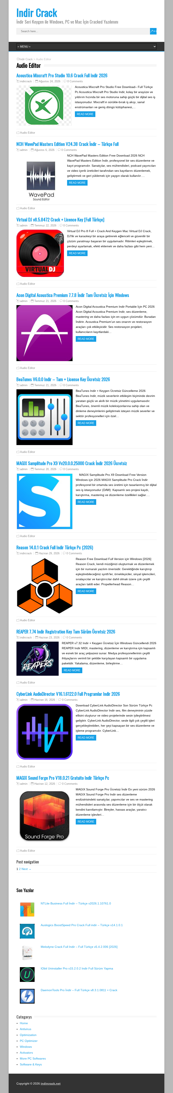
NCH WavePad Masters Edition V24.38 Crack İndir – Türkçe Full (67, 144)
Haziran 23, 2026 (49, 637)
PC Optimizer (29, 1040)
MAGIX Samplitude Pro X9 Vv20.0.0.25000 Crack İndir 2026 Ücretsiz (71, 463)
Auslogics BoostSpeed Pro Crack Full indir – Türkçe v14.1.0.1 (82, 925)
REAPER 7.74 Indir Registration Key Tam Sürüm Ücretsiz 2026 (65, 631)
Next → (26, 869)
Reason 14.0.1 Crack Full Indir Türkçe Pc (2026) (54, 547)
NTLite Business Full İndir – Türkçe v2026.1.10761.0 (76, 903)
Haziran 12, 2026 (44, 783)
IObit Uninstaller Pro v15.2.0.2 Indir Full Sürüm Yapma (77, 968)
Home (24, 1023)
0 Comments (75, 81)
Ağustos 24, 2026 (49, 81)
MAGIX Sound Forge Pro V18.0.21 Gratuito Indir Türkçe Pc (62, 777)
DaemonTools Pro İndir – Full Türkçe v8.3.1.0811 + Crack (79, 990)
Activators (26, 1052)
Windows (26, 1046)
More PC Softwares (33, 1058)
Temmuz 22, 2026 (45, 225)
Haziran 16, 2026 (44, 699)
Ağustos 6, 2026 (44, 150)
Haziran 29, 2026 (49, 553)
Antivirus (25, 1029)
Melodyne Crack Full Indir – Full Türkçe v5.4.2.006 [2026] (79, 946)
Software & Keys (31, 1064)
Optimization (28, 1035)
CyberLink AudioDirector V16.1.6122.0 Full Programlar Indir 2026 (68, 693)
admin (23, 150)
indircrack (26, 81)
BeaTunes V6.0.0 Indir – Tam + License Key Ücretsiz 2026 (63, 379)
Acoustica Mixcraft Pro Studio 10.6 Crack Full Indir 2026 (61, 75)
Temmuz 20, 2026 (45, 469)
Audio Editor (27, 132)
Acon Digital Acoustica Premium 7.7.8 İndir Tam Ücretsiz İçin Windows (72, 295)
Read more (85, 114)
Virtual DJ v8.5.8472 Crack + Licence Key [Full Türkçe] (60, 219)
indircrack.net (51, 1083)
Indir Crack (36, 12)
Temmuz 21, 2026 (45, 301)
